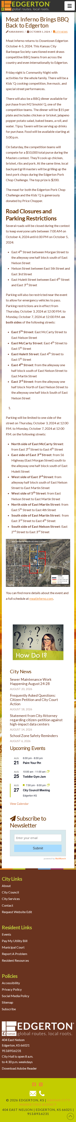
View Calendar (19, 804)
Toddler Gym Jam (34, 776)
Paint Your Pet (32, 763)
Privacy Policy (12, 989)
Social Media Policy (15, 996)
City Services (11, 899)
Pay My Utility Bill (14, 941)
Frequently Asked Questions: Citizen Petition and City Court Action (34, 699)
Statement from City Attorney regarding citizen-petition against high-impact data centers (36, 720)
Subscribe (9, 1009)
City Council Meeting (36, 790)
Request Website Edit (17, 912)
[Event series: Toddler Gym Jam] (48, 771)
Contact (7, 905)
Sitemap (7, 1002)
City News (61, 31)
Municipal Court (13, 947)
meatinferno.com (41, 598)
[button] (69, 6)
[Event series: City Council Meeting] (48, 785)
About (6, 886)
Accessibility (11, 983)
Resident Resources (15, 960)
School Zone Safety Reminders (34, 736)
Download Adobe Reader (19, 1068)
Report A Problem (14, 954)
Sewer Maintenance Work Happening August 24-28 (30, 681)
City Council (10, 892)
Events (6, 934)
